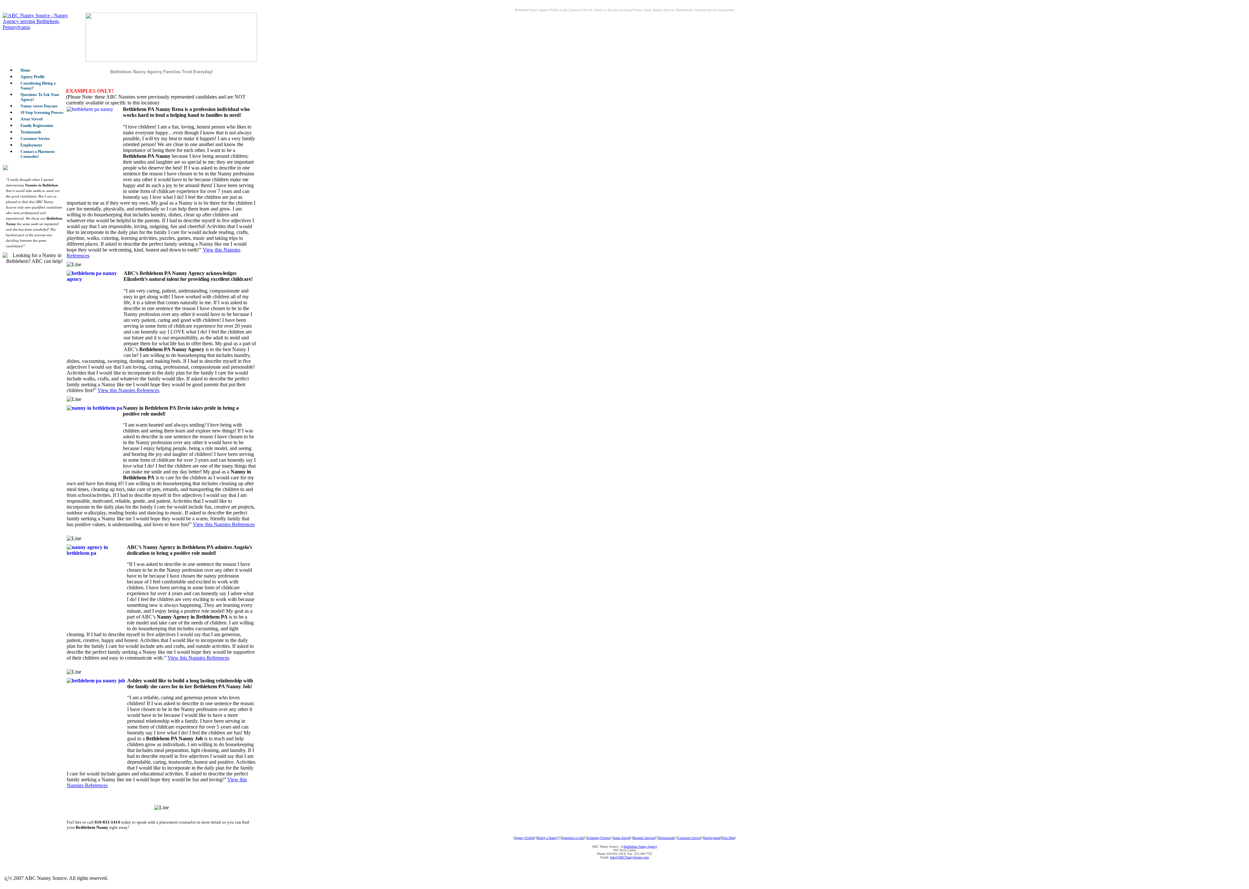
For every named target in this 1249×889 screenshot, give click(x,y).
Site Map (728, 838)
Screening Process (631, 10)
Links (564, 10)
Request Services (663, 10)
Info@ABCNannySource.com (629, 857)
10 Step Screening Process (41, 112)
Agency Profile (548, 10)
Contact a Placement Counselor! (37, 154)
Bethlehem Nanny (526, 10)
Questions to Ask (572, 838)
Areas (647, 10)
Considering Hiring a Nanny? (38, 85)
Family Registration (36, 125)
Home (25, 70)
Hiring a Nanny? (547, 838)
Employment (726, 10)
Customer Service (705, 10)
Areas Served (31, 119)
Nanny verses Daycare (39, 106)
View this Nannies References (128, 390)
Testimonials (684, 10)
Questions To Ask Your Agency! (39, 97)
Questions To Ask (581, 10)
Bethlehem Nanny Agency (640, 846)
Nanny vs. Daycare (606, 10)
